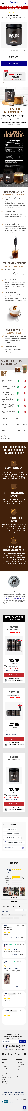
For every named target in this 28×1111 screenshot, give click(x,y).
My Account (19, 1062)
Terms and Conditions (4, 1069)
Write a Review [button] (14, 897)
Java (23, 915)
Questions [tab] (14, 906)
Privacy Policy (6, 1048)
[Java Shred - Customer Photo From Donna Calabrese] (22, 893)
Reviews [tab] (4, 906)
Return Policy (19, 1072)
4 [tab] (14, 50)
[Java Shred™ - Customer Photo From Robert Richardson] (16, 889)
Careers (4, 1062)
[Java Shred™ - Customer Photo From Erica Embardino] (5, 889)
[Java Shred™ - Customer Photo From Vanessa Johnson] (16, 893)
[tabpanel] (14, 35)
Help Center (19, 1076)
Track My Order (20, 1064)
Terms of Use (15, 1048)
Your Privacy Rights (7, 1066)
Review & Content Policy (6, 1078)
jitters (10, 918)
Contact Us (19, 1074)
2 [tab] (11, 50)
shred (16, 918)
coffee (11, 915)
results (17, 915)
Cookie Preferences (21, 1078)
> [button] (19, 1026)
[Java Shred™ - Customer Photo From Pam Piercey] (22, 889)
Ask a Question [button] (14, 901)
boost (4, 918)
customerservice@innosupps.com (14, 598)
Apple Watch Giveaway (5, 1082)
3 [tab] (13, 50)
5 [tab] (16, 50)
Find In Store (19, 1070)
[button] (10, 829)
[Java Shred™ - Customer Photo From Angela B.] (11, 889)
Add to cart (14, 804)
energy (4, 915)
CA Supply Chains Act (6, 1074)
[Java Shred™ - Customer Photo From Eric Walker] (5, 893)
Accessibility (5, 1072)
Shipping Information (19, 1067)
